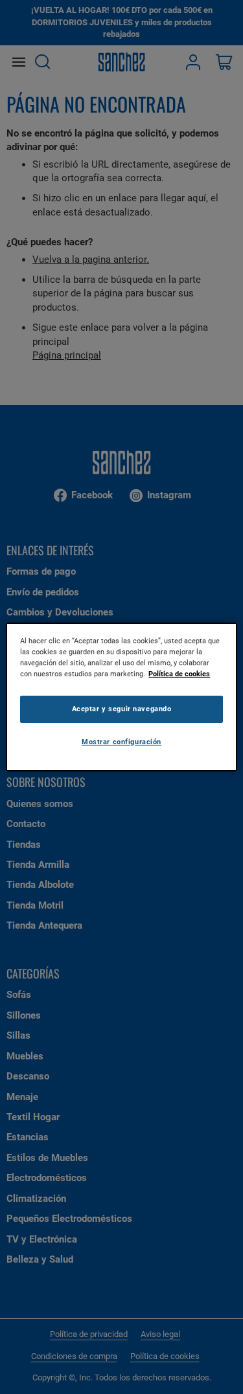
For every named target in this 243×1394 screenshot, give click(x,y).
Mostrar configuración (121, 741)
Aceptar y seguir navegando (122, 708)
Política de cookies (179, 673)
